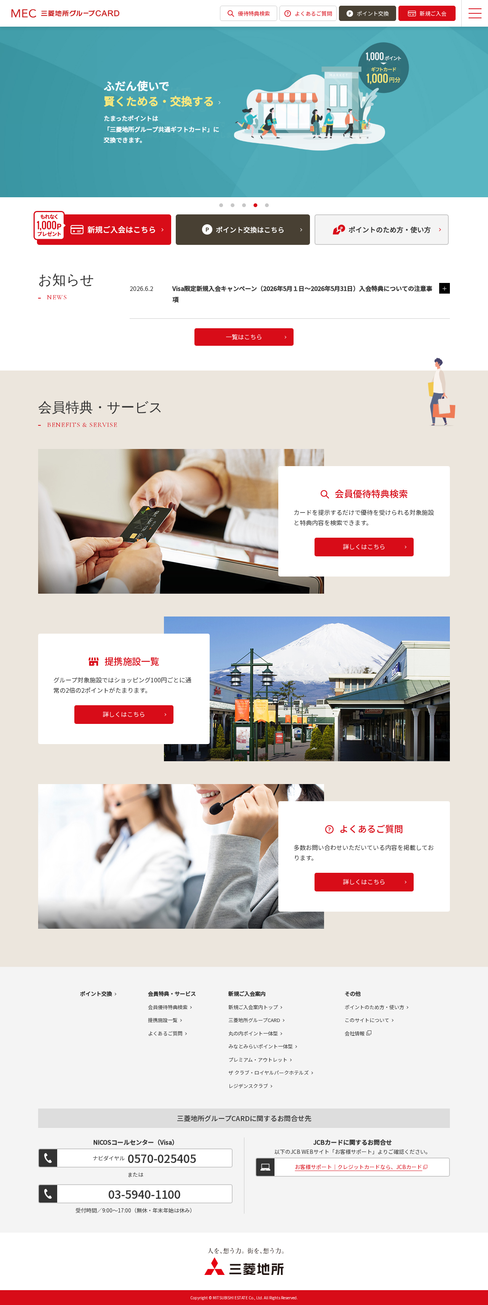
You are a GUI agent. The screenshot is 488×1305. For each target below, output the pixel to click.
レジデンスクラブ (248, 1085)
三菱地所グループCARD (254, 1020)
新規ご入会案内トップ (253, 1007)
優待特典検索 (254, 13)
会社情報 (354, 1033)
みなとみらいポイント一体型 (260, 1046)
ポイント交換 (373, 13)
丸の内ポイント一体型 (253, 1033)
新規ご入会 (433, 13)
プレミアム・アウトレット (257, 1059)
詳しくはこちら (364, 546)
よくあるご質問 (313, 13)
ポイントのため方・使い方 (374, 1007)
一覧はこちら (244, 336)
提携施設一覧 (163, 1020)
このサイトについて (367, 1020)
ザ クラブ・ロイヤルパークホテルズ (268, 1072)
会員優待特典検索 (168, 1007)
